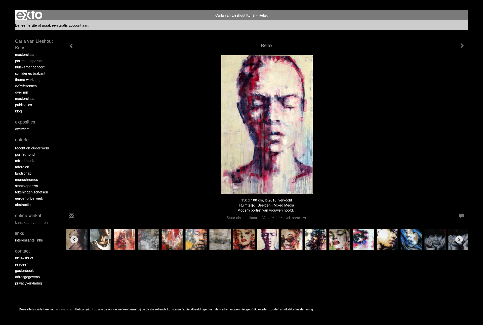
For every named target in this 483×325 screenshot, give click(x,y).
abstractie (23, 204)
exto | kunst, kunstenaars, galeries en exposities (29, 15)
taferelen (22, 166)
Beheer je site (26, 25)
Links (19, 233)
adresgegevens (27, 276)
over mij (21, 92)
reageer (21, 264)
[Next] (459, 239)
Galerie (22, 139)
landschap (23, 173)
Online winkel (28, 215)
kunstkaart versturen (31, 222)
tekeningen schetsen (31, 191)
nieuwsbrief (24, 257)
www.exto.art (64, 309)
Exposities (25, 121)
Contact (22, 251)
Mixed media (25, 160)
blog (18, 110)
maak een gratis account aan (65, 25)
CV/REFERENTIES (26, 85)
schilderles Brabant (30, 73)
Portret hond (25, 154)
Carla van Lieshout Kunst (235, 15)
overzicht (22, 128)
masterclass (24, 54)
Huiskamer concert (30, 66)
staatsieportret (26, 185)
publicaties (23, 104)
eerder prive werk (29, 198)
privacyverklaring (28, 283)
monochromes (26, 179)
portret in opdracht (30, 60)
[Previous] (74, 239)
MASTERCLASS (24, 98)
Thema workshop (28, 79)
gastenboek (24, 270)
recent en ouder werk (32, 147)
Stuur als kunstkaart (263, 217)
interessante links (29, 239)
